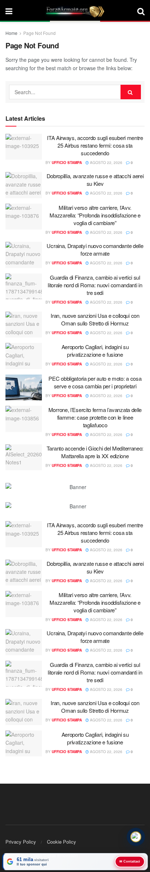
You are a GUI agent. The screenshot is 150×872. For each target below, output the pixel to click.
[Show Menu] (8, 11)
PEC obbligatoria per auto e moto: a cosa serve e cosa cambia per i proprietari (94, 382)
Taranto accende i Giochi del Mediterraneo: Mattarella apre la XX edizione (95, 452)
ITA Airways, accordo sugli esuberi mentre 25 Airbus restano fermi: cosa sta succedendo (95, 145)
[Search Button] (141, 11)
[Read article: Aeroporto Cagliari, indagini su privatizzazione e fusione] (23, 356)
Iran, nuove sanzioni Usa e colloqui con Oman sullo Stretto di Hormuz (95, 319)
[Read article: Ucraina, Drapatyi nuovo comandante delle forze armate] (23, 255)
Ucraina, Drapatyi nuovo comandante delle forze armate (95, 249)
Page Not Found (39, 33)
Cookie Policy (61, 841)
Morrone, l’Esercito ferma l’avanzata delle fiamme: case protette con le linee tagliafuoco (95, 417)
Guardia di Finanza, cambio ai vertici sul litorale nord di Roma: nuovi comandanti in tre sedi (95, 284)
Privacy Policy (20, 841)
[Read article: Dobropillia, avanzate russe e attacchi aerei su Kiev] (23, 185)
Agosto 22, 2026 (105, 162)
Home (11, 33)
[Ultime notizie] (136, 837)
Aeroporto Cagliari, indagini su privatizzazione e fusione (95, 350)
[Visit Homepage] (75, 11)
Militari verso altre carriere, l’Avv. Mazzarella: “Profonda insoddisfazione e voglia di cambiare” (95, 215)
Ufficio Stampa (67, 162)
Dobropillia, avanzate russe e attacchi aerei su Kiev (95, 179)
